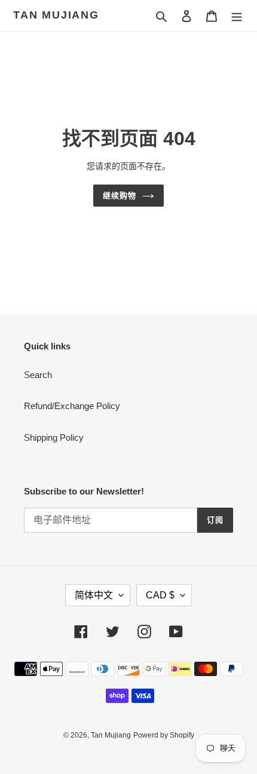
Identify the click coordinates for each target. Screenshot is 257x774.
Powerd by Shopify (163, 735)
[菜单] (236, 16)
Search (38, 375)
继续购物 (119, 195)
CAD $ (160, 595)
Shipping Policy (54, 437)
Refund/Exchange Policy (72, 406)
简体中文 (94, 595)
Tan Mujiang (56, 15)
